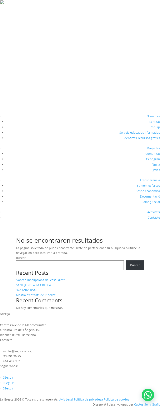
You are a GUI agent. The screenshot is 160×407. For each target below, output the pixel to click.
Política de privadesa (88, 399)
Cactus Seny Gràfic (147, 404)
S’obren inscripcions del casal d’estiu (41, 280)
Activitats (153, 212)
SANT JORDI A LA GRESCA (33, 285)
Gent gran (153, 159)
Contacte (154, 217)
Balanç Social (151, 202)
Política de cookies (116, 399)
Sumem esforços (148, 186)
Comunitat (152, 154)
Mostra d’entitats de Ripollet (35, 295)
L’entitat (154, 122)
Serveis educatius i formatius (139, 132)
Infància (154, 164)
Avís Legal (66, 399)
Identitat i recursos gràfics (142, 138)
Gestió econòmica (147, 191)
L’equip (155, 127)
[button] (148, 395)
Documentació (150, 196)
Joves (156, 170)
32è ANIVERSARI (27, 290)
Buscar (21, 258)
